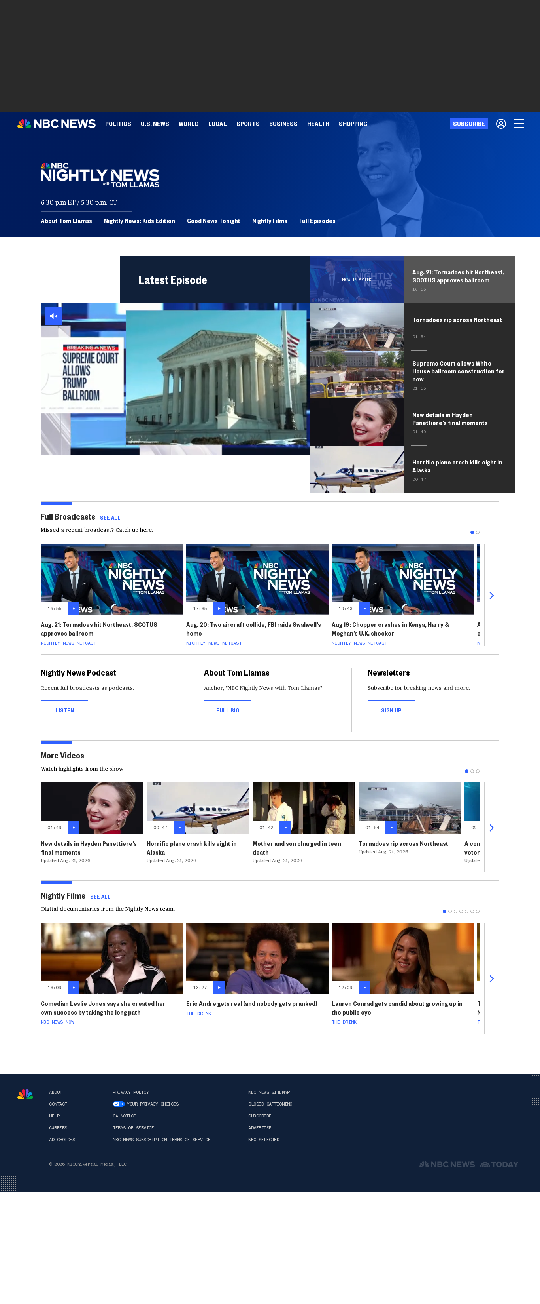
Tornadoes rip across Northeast (403, 843)
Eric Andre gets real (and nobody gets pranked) (251, 1003)
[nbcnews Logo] (25, 1094)
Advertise (260, 1128)
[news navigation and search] (519, 123)
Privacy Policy (131, 1092)
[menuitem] (118, 123)
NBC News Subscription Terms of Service (161, 1139)
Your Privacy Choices (152, 1104)
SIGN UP (391, 710)
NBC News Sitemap (268, 1092)
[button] (217, 123)
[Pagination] (472, 532)
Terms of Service (133, 1128)
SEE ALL (110, 517)
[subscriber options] (501, 123)
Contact (58, 1104)
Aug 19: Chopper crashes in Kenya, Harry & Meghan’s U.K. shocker (390, 628)
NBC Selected (263, 1139)
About (55, 1092)
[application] (175, 379)
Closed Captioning (270, 1104)
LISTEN (64, 710)
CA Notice (124, 1116)
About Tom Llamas (66, 220)
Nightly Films (269, 220)
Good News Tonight (213, 220)
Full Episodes (317, 220)
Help (54, 1116)
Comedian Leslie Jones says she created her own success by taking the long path (103, 1007)
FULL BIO (228, 710)
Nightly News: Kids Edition (139, 220)
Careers (58, 1128)
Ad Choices (62, 1139)
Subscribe (260, 1116)
